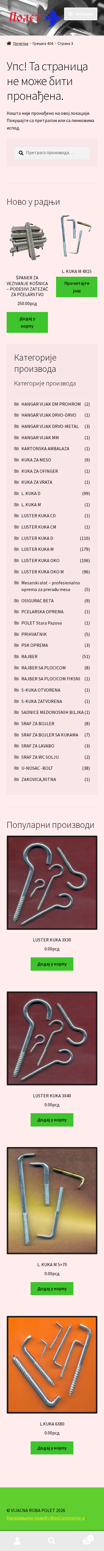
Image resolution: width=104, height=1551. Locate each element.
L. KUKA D (30, 493)
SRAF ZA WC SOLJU (40, 757)
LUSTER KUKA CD (38, 515)
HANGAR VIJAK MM (40, 437)
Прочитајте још (76, 286)
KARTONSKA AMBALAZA (45, 448)
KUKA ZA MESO (36, 460)
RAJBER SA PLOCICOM (43, 668)
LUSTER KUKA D (37, 538)
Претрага (52, 1541)
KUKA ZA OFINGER (39, 471)
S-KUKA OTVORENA (40, 690)
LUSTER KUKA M (37, 549)
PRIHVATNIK (34, 634)
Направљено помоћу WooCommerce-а (46, 1518)
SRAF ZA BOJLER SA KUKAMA (49, 735)
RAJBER (29, 656)
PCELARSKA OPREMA (42, 611)
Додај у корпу (27, 322)
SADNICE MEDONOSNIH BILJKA (52, 712)
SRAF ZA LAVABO (37, 746)
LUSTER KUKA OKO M (42, 572)
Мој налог (17, 1541)
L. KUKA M (31, 504)
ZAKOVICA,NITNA (38, 779)
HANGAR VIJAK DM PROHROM (51, 404)
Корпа (80, 1536)
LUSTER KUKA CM (38, 527)
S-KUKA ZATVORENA (41, 701)
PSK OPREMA (34, 645)
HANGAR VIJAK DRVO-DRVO (48, 415)
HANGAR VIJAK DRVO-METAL (50, 426)
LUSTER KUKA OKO (40, 560)
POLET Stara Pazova (41, 623)
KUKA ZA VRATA (36, 482)
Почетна (20, 43)
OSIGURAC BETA (37, 600)
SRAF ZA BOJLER (37, 723)
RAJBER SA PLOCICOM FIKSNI (50, 679)
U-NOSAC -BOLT (37, 768)
